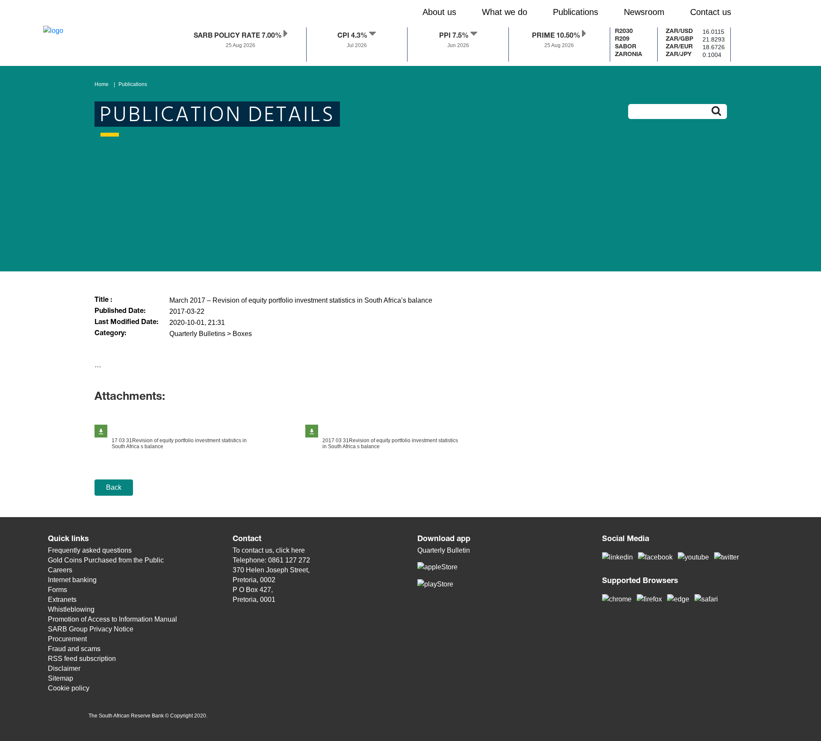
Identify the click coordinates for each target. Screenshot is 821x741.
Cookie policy (68, 688)
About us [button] (439, 12)
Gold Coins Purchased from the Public (106, 560)
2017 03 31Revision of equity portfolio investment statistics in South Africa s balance (390, 443)
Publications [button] (575, 12)
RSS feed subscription (82, 658)
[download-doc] (101, 431)
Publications (132, 84)
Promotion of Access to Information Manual (112, 619)
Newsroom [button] (644, 12)
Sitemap (60, 678)
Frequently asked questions (90, 550)
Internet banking (72, 579)
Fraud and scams (74, 648)
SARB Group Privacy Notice (90, 629)
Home (102, 84)
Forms (57, 589)
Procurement (67, 639)
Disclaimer (64, 668)
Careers (60, 570)
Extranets (62, 599)
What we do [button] (504, 12)
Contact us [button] (710, 12)
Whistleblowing (71, 609)
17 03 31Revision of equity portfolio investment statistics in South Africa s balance (179, 443)
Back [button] (113, 487)
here (298, 550)
